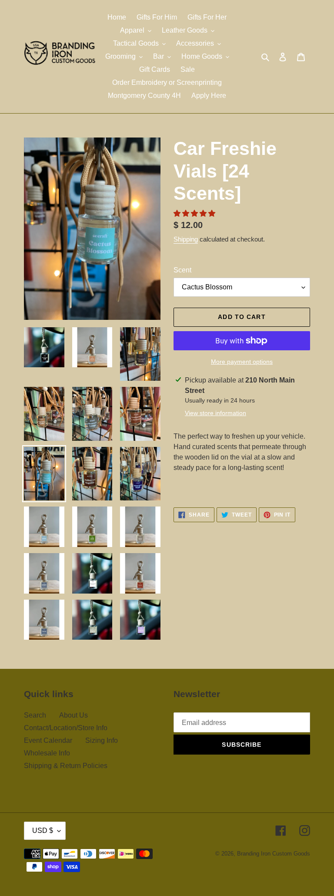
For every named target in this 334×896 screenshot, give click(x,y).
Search (35, 715)
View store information (215, 412)
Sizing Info (101, 740)
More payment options (242, 361)
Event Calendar (48, 740)
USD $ (42, 830)
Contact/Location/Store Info (65, 728)
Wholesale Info (47, 753)
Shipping (186, 239)
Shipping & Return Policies (65, 765)
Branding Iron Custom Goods (273, 853)
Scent (182, 270)
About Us (73, 715)
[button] (195, 213)
